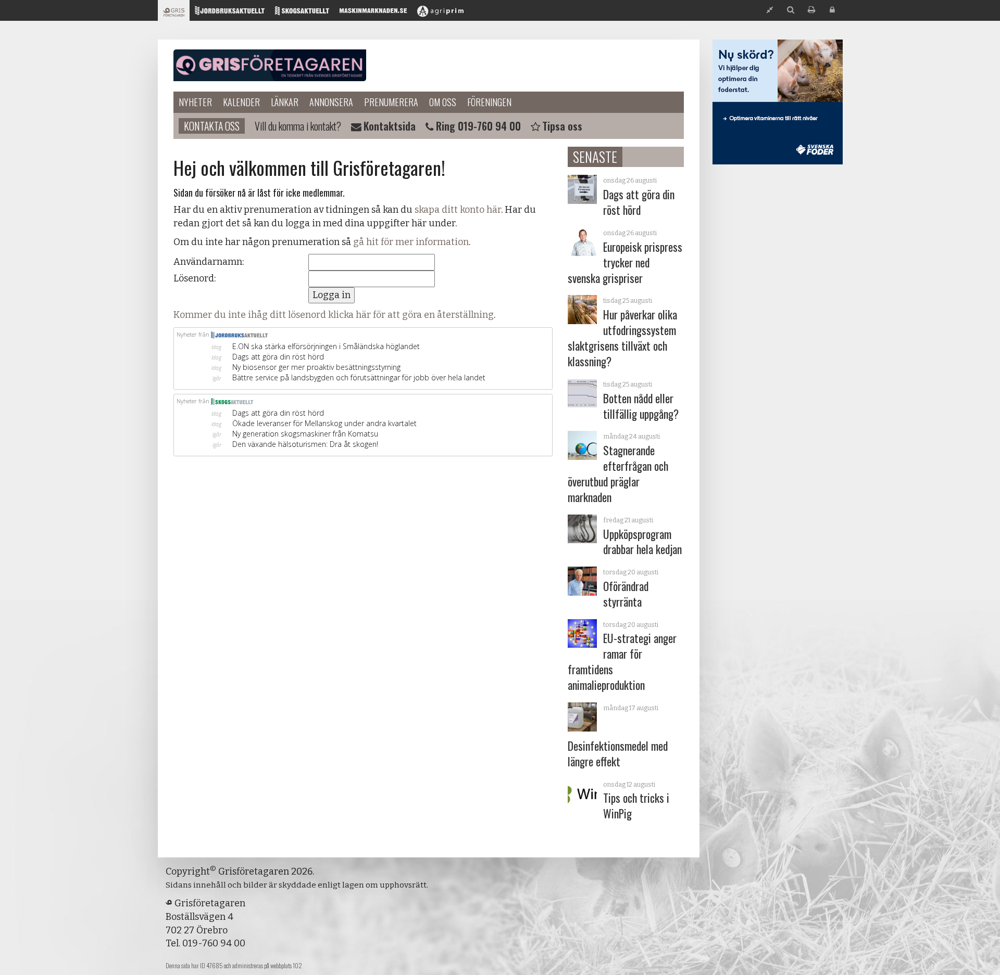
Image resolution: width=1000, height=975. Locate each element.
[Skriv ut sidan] (811, 10)
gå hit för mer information (411, 242)
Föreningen (489, 102)
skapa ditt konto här (458, 209)
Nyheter (195, 102)
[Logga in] (832, 10)
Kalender (241, 102)
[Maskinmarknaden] (373, 13)
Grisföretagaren (269, 65)
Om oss (442, 102)
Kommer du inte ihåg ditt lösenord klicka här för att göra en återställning (333, 314)
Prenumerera (391, 102)
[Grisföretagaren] (174, 13)
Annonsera (331, 102)
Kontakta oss (212, 126)
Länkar (284, 102)
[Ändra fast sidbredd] (769, 10)
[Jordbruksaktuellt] (230, 13)
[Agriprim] (440, 13)
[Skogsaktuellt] (302, 13)
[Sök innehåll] (790, 10)
